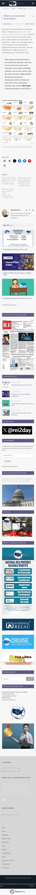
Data (3, 846)
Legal (3, 857)
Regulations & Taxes (8, 860)
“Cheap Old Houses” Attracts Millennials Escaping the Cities (24, 180)
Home (4, 827)
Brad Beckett (8, 24)
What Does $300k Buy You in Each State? (8, 191)
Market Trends (29, 24)
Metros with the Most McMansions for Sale (9, 179)
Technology (5, 868)
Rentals (4, 849)
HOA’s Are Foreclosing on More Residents (21, 414)
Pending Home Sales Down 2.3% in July (17, 298)
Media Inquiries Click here (10, 815)
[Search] (33, 3)
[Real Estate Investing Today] (18, 3)
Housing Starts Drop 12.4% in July (15, 249)
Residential (5, 842)
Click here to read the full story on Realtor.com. (17, 147)
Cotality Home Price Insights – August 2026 (17, 274)
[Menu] (3, 3)
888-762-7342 (6, 698)
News (3, 831)
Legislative (5, 835)
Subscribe (7, 461)
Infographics (6, 864)
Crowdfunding (6, 853)
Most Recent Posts (10, 376)
